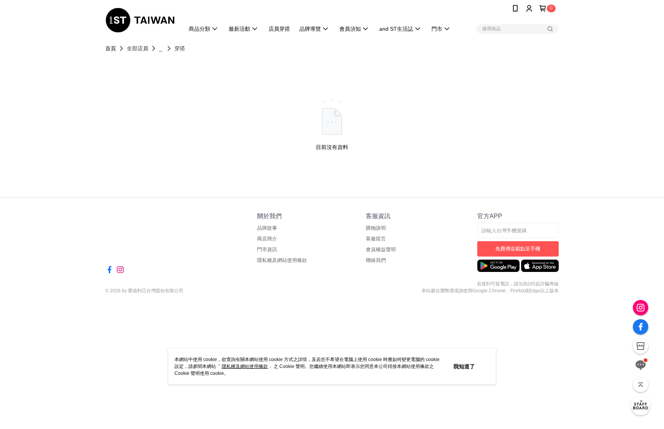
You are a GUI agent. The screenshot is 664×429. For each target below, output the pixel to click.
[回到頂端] (640, 384)
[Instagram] (640, 307)
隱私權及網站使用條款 (245, 366)
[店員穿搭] (640, 405)
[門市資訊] (640, 346)
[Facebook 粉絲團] (640, 327)
